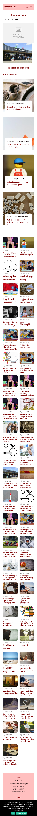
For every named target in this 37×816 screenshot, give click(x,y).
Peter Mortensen (22, 179)
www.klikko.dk (20, 791)
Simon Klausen (19, 103)
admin (17, 19)
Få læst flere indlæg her (18, 68)
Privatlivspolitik (21, 813)
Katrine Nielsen (24, 141)
